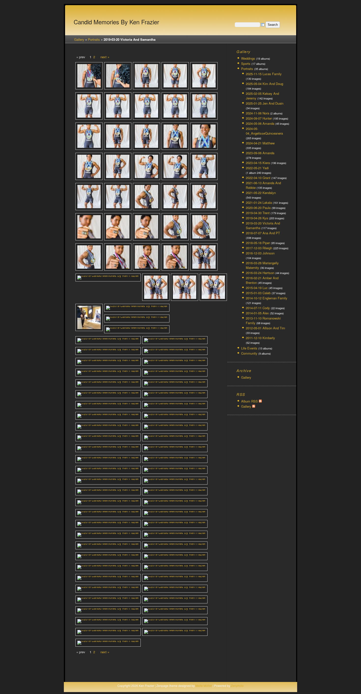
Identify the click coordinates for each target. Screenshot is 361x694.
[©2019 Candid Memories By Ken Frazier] (89, 75)
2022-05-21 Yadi (257, 168)
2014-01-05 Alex (257, 313)
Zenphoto (237, 685)
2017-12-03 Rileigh (259, 248)
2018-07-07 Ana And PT (263, 233)
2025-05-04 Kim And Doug (264, 83)
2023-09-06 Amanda (260, 153)
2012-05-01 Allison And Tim (265, 328)
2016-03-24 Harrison (260, 272)
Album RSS (250, 401)
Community (249, 353)
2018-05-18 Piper (258, 242)
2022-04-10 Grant (258, 177)
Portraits (94, 39)
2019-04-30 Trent (258, 212)
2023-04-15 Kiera (258, 162)
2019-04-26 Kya (257, 218)
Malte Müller (203, 685)
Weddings (248, 58)
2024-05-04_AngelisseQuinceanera (264, 131)
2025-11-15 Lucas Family (264, 73)
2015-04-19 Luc (257, 287)
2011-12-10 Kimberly (260, 337)
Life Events (249, 348)
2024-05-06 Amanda (260, 123)
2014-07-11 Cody (258, 307)
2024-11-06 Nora (257, 113)
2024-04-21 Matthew (260, 143)
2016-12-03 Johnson (260, 253)
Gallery (79, 39)
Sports (245, 63)
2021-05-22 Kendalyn (261, 192)
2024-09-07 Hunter (259, 118)
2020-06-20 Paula (258, 207)
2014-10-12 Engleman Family (266, 298)
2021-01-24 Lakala (259, 202)
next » (104, 57)
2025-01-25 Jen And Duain (264, 103)
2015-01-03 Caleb (258, 293)
